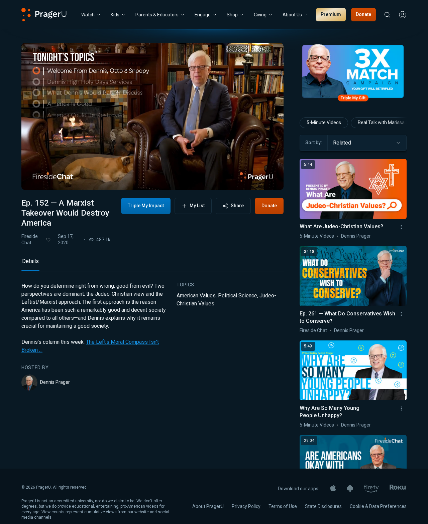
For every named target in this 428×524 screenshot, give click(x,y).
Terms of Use (283, 506)
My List (197, 205)
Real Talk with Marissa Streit (387, 122)
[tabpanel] (152, 336)
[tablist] (152, 264)
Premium (331, 14)
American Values (196, 295)
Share (237, 205)
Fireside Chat (29, 239)
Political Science (237, 295)
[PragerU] (44, 14)
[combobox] (367, 143)
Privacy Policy (246, 506)
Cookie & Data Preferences (378, 506)
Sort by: (313, 142)
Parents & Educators (157, 14)
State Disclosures (323, 506)
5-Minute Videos (324, 122)
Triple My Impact (146, 205)
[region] (152, 116)
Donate (363, 14)
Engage (203, 14)
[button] (35, 179)
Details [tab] (30, 261)
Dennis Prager (55, 382)
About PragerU (208, 506)
